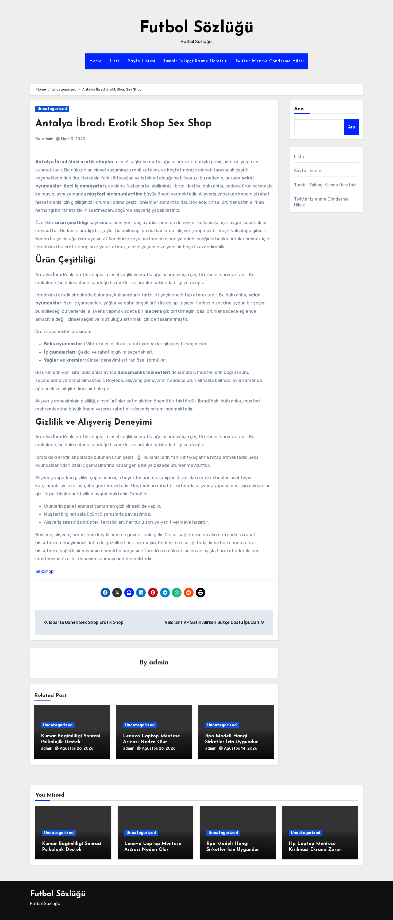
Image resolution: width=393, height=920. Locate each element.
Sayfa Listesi (141, 61)
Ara (299, 109)
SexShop (44, 571)
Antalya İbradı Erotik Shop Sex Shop (123, 124)
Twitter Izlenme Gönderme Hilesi (269, 61)
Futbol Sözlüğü (197, 28)
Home (95, 61)
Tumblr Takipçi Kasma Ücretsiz (195, 61)
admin (47, 139)
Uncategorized (52, 109)
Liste (115, 61)
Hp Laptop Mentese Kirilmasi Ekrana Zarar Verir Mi (315, 849)
